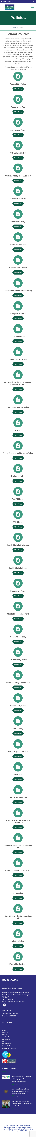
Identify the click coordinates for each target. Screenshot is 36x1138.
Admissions (6, 1039)
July (15, 1084)
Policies (4, 1034)
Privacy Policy (6, 1043)
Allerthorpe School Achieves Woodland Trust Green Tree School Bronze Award (20, 1091)
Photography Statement (9, 1048)
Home (4, 1030)
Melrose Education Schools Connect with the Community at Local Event (21, 1103)
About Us (5, 1032)
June (15, 1096)
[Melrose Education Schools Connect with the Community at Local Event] (6, 1104)
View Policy (18, 89)
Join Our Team (6, 1037)
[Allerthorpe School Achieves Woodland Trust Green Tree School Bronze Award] (6, 1091)
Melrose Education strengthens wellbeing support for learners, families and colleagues (21, 1079)
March (15, 1109)
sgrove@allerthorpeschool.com (14, 1001)
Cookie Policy (6, 1046)
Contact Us (6, 1041)
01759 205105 (8, 1)
